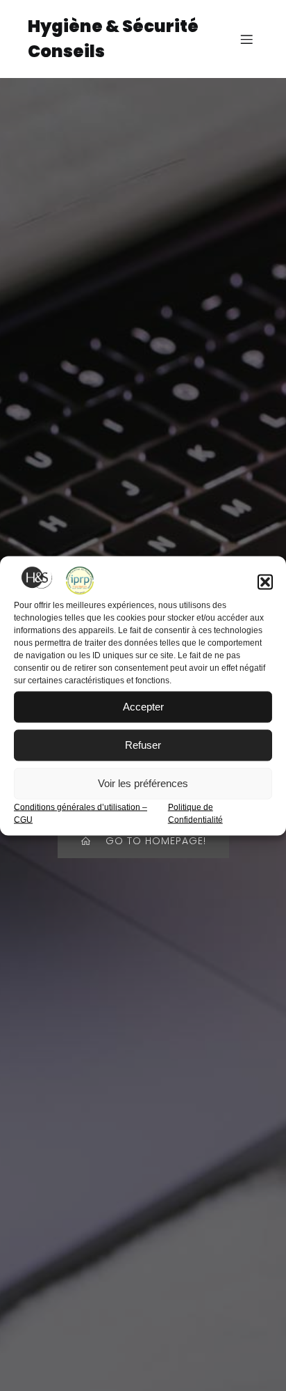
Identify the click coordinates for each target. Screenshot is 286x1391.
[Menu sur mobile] (246, 39)
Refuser (143, 745)
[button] (265, 582)
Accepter (143, 707)
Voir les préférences (143, 783)
